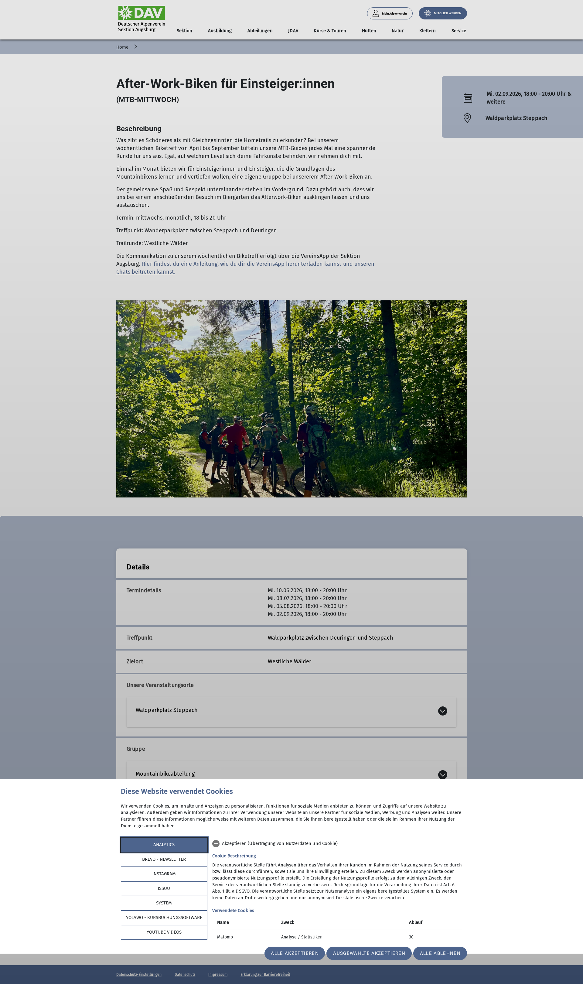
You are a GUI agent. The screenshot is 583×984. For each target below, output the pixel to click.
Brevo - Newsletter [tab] (164, 859)
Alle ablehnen (440, 953)
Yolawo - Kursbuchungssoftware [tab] (164, 917)
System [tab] (164, 903)
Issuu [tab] (164, 888)
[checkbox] (337, 844)
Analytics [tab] (164, 844)
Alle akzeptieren (295, 953)
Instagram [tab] (164, 873)
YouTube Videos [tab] (164, 932)
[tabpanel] (337, 891)
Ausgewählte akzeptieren (369, 953)
